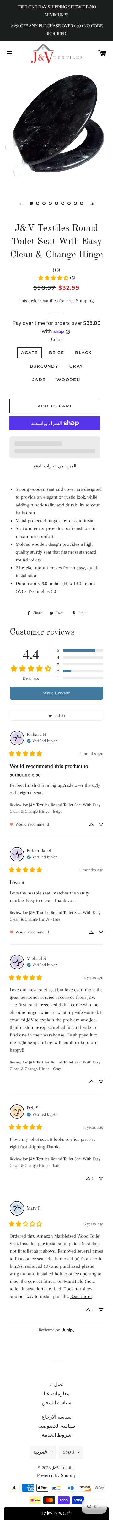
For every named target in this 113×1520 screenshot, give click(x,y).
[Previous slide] (21, 204)
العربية (40, 1452)
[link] (56, 278)
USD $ (68, 1452)
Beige (56, 352)
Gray (76, 366)
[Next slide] (92, 204)
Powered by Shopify (56, 1475)
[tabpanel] (56, 127)
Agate (29, 352)
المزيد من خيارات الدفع (55, 466)
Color (56, 339)
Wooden (68, 379)
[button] (80, 650)
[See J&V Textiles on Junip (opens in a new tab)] (68, 1330)
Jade (39, 379)
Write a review (56, 693)
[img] (42, 740)
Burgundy (44, 366)
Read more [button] (81, 1296)
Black (83, 352)
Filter (60, 715)
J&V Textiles (64, 1467)
